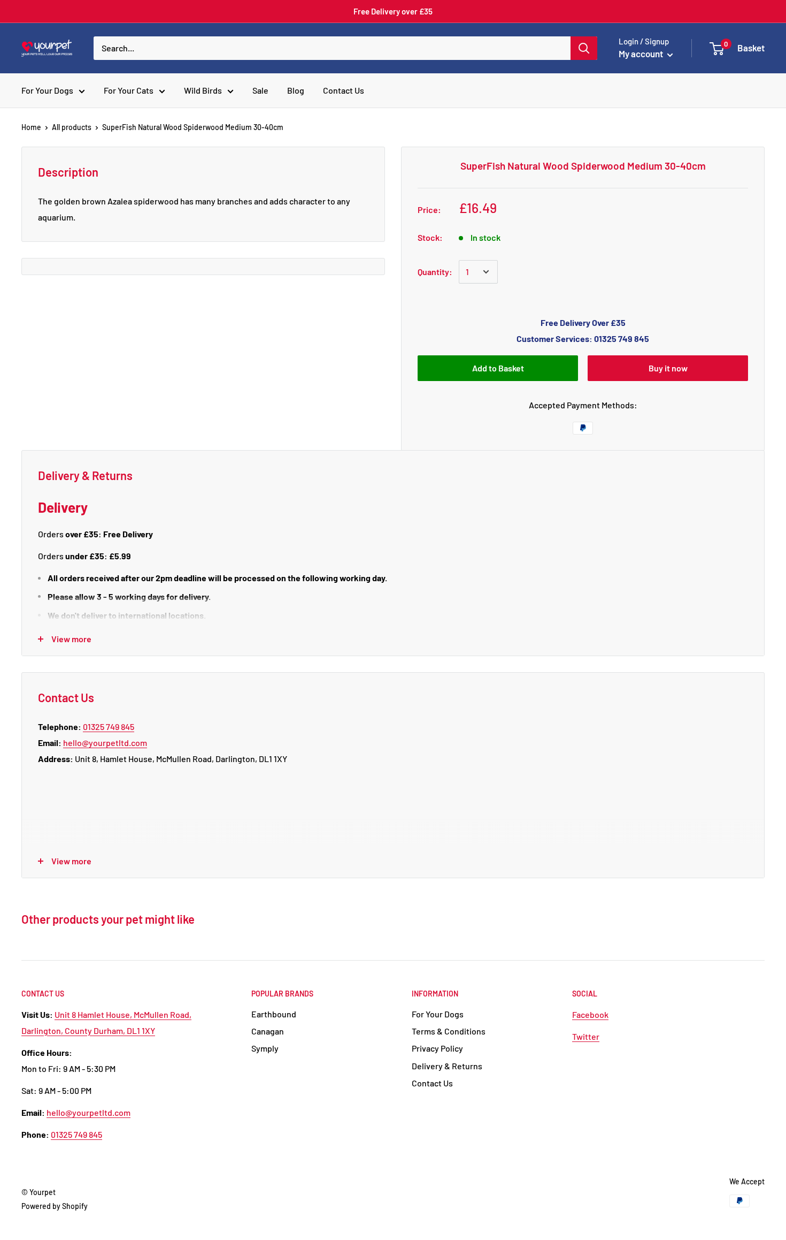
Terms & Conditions (449, 1031)
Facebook (590, 1014)
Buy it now (668, 368)
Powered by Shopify (54, 1206)
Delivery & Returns (447, 1066)
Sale (260, 90)
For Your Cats (128, 90)
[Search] (584, 48)
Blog (295, 90)
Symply (265, 1048)
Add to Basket (498, 368)
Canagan (267, 1031)
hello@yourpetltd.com (105, 742)
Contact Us (343, 90)
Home (31, 127)
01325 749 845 (108, 726)
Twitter (585, 1036)
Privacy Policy (437, 1048)
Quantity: (435, 272)
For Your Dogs (47, 90)
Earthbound (273, 1014)
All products (71, 127)
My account (642, 53)
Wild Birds (203, 90)
